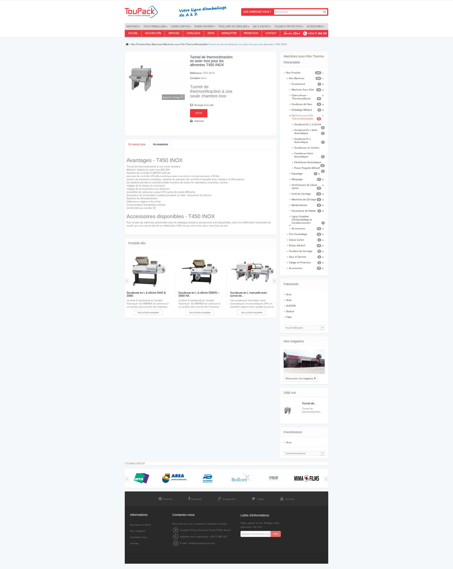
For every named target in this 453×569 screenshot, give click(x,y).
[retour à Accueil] (127, 44)
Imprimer (199, 121)
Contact (270, 33)
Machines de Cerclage (306, 199)
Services (173, 33)
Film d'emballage (304, 234)
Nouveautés (153, 33)
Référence (196, 73)
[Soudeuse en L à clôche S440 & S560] (149, 272)
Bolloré (290, 311)
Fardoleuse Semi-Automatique (309, 155)
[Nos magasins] (304, 361)
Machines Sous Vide (306, 89)
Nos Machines (154, 44)
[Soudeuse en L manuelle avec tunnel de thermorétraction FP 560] (252, 272)
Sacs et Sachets (304, 257)
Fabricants (291, 284)
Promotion (251, 33)
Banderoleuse (306, 205)
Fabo (289, 317)
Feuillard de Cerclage (304, 251)
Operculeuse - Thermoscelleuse (306, 97)
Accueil (133, 33)
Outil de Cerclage (306, 194)
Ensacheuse (306, 84)
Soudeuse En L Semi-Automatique (309, 132)
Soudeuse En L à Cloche (309, 125)
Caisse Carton (304, 240)
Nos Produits (138, 44)
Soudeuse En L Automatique (309, 141)
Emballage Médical (306, 110)
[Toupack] (178, 12)
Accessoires (160, 144)
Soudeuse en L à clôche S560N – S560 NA (198, 294)
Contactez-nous (138, 537)
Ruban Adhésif (304, 245)
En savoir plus (136, 144)
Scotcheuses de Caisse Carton (306, 187)
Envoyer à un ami (203, 105)
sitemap (134, 543)
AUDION (291, 305)
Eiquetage (304, 173)
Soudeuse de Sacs (306, 104)
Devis (211, 33)
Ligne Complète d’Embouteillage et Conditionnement (308, 219)
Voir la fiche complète (148, 312)
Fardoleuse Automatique (309, 163)
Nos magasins (294, 341)
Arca (288, 294)
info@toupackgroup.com (201, 543)
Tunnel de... (309, 403)
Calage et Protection (304, 262)
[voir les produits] (141, 478)
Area (288, 300)
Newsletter (229, 33)
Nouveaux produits (140, 524)
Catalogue (193, 33)
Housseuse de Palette (306, 211)
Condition (195, 78)
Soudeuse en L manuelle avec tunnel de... (248, 294)
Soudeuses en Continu (306, 147)
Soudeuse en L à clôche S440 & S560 (146, 294)
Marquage (306, 179)
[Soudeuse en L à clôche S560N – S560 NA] (200, 272)
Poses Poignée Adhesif (309, 169)
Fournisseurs (293, 432)
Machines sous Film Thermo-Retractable (185, 44)
